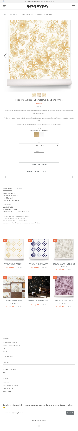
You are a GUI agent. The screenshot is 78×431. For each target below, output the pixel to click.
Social (5, 351)
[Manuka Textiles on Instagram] (39, 426)
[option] (39, 56)
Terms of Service (8, 388)
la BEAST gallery (8, 356)
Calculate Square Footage (11, 385)
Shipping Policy (7, 394)
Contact (5, 367)
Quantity (39, 151)
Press (4, 372)
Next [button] (71, 55)
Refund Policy (7, 391)
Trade (4, 348)
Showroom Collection (10, 369)
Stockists (6, 382)
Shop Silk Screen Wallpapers (11, 345)
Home (4, 14)
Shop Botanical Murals (10, 342)
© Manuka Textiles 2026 (39, 420)
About (5, 354)
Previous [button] (6, 55)
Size (39, 142)
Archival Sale (14, 14)
